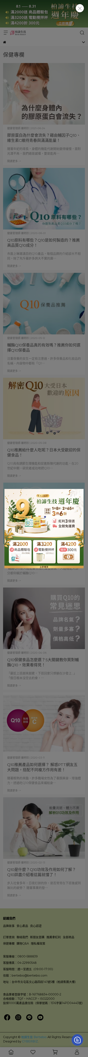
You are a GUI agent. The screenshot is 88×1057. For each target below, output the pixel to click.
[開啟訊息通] (77, 1040)
